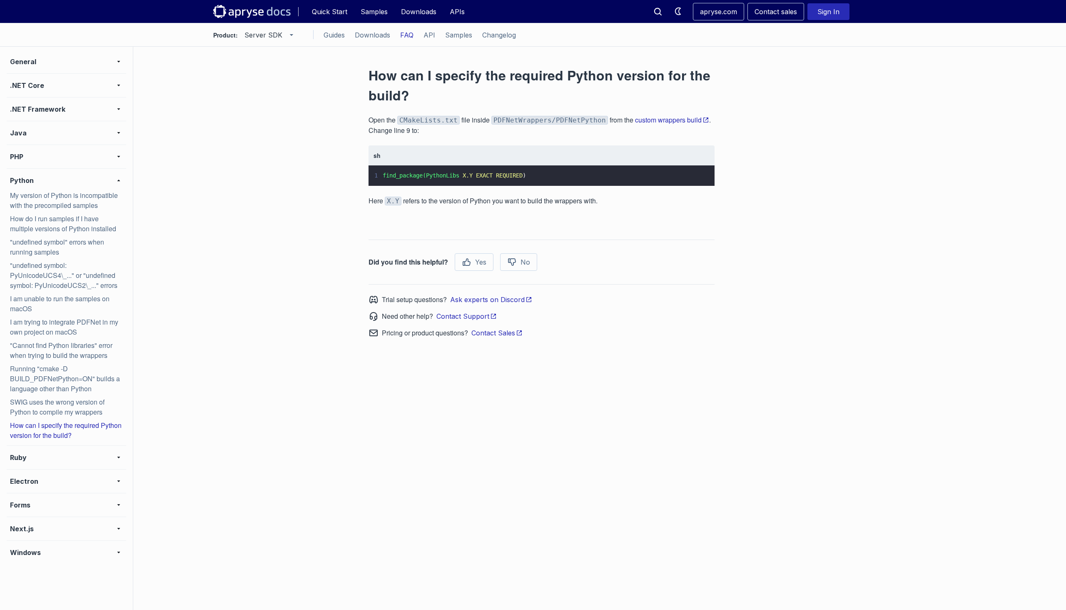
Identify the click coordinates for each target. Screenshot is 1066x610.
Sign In (828, 12)
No (525, 262)
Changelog (499, 35)
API (429, 35)
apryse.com (718, 12)
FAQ (406, 35)
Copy (696, 172)
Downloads (418, 12)
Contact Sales (493, 333)
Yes (480, 262)
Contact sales (776, 12)
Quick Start (329, 12)
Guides (334, 35)
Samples (374, 12)
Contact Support (462, 316)
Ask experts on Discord (487, 299)
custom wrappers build (668, 120)
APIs (457, 12)
